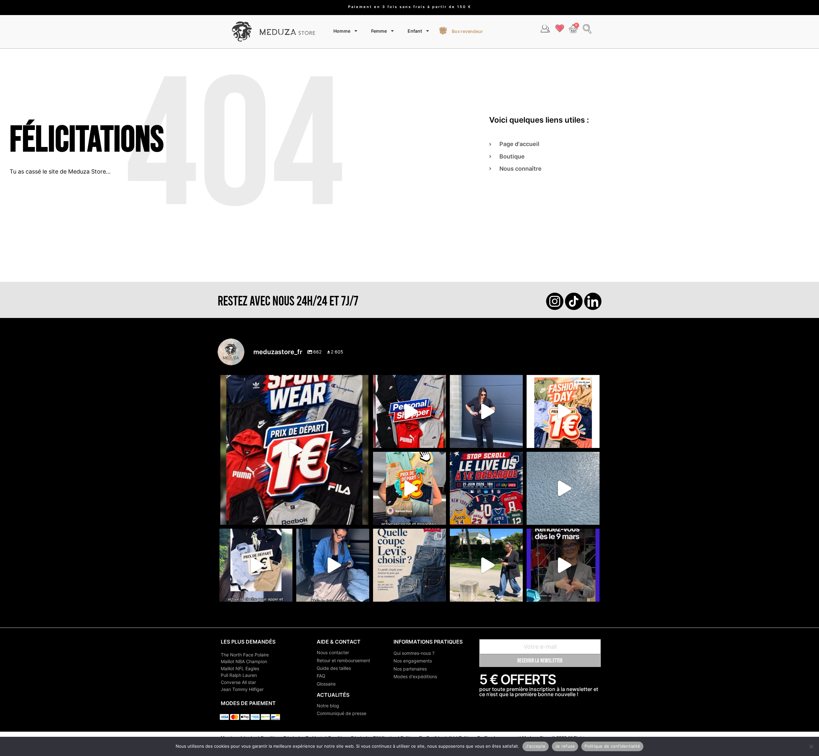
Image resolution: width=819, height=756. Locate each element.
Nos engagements (413, 660)
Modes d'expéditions (415, 676)
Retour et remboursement (343, 660)
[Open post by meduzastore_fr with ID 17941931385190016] (486, 565)
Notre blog (328, 705)
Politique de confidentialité (612, 746)
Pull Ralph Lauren (239, 675)
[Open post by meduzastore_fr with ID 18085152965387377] (255, 565)
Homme (341, 31)
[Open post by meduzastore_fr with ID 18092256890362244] (486, 488)
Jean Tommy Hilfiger (242, 689)
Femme (379, 31)
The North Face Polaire (245, 654)
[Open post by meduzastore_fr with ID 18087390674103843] (563, 488)
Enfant (415, 31)
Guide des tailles (334, 668)
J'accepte (535, 746)
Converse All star (238, 682)
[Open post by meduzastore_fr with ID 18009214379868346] (409, 488)
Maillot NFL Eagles (240, 668)
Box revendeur (467, 31)
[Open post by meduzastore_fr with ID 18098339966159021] (409, 565)
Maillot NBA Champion (244, 661)
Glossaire (326, 684)
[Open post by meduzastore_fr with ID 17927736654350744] (486, 411)
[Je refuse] (811, 746)
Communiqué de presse (341, 713)
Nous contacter (333, 652)
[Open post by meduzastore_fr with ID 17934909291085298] (563, 411)
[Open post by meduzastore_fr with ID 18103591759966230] (332, 565)
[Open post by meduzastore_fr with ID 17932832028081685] (563, 565)
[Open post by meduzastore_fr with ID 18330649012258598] (294, 450)
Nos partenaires (410, 668)
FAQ (321, 676)
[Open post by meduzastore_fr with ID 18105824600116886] (409, 411)
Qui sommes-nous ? (414, 653)
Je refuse (565, 746)
